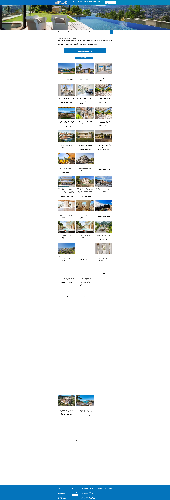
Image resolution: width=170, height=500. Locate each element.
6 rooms (67, 79)
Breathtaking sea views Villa (66, 77)
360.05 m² (71, 79)
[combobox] (62, 33)
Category (59, 31)
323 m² (71, 102)
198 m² (90, 79)
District (90, 31)
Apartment (100, 81)
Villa (63, 79)
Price (101, 31)
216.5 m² (89, 149)
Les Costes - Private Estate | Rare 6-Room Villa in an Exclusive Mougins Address (85, 145)
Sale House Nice (85, 77)
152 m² (108, 102)
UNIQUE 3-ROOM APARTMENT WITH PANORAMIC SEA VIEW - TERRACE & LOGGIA (67, 123)
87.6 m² (71, 126)
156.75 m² (108, 149)
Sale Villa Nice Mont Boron (85, 121)
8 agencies (105, 40)
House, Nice (98, 97)
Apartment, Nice (61, 97)
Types (69, 31)
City (79, 31)
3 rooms (67, 126)
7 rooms (67, 102)
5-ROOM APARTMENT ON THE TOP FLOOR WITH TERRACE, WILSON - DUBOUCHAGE (85, 100)
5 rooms (86, 103)
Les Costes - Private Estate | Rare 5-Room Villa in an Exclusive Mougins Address (104, 145)
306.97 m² (71, 148)
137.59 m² (89, 103)
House (82, 79)
